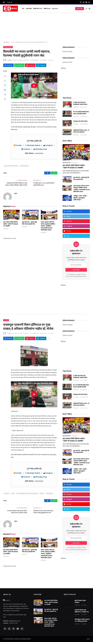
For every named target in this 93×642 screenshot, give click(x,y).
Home (13, 42)
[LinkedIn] (5, 90)
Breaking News (8, 47)
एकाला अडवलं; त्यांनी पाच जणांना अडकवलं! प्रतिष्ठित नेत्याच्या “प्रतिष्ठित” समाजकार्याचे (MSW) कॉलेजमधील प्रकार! (48, 226)
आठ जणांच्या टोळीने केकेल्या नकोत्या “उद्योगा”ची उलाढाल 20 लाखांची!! (10, 224)
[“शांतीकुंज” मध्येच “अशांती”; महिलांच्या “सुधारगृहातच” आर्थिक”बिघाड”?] (67, 198)
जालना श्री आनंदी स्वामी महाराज (11, 166)
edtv (10, 60)
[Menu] (4, 2)
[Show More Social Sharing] (48, 65)
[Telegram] (5, 94)
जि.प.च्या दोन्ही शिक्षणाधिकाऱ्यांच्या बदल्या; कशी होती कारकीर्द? (81, 112)
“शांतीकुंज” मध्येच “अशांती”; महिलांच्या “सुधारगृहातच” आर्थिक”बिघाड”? (80, 198)
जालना (12, 493)
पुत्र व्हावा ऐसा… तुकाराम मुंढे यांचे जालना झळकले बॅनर (29, 223)
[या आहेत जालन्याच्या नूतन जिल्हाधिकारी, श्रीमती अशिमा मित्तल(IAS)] (67, 104)
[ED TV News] (10, 9)
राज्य (23, 8)
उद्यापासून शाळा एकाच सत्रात (80, 121)
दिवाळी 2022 (47, 8)
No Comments (35, 60)
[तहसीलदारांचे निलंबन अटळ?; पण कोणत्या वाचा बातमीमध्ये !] (67, 132)
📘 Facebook (25, 149)
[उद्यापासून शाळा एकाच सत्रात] (67, 123)
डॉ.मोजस (42, 493)
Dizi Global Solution (25, 639)
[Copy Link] (5, 99)
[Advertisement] (46, 27)
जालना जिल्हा (29, 8)
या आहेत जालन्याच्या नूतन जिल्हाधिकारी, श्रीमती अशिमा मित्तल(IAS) (80, 103)
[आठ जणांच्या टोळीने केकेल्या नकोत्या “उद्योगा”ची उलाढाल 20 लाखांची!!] (11, 215)
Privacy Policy (76, 276)
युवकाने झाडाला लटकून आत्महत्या (80, 601)
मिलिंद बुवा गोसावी (24, 166)
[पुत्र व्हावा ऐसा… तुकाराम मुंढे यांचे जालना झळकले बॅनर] (30, 215)
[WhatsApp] (5, 80)
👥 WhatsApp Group (40, 149)
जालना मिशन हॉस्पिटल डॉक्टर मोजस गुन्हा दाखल (27, 493)
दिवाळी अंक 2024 (37, 8)
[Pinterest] (5, 85)
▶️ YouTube (18, 145)
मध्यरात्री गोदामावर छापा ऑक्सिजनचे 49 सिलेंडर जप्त (82, 611)
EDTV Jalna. (10, 639)
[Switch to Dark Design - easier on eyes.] (86, 8)
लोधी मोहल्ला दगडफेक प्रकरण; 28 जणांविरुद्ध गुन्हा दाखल (82, 620)
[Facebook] (5, 76)
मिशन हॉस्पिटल (49, 493)
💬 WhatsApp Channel (32, 145)
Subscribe (79, 8)
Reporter (9, 2)
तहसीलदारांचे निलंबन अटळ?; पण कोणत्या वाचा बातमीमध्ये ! (81, 131)
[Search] (89, 9)
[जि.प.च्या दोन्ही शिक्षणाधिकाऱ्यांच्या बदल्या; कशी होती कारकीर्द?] (67, 114)
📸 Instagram (47, 145)
